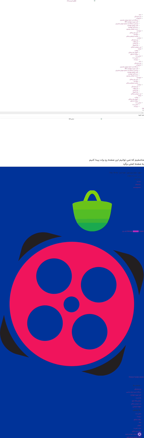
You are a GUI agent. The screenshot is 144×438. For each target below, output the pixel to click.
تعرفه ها (139, 31)
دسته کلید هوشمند (133, 27)
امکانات (139, 38)
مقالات (136, 51)
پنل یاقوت (135, 42)
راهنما (139, 49)
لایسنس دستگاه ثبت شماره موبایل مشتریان (127, 24)
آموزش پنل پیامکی (133, 52)
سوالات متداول (134, 54)
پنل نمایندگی (137, 16)
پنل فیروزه (135, 45)
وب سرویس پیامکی (136, 47)
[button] (143, 110)
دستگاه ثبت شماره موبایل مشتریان (129, 20)
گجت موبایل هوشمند (132, 25)
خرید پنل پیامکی (134, 33)
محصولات (138, 18)
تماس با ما (138, 56)
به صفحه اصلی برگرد (133, 164)
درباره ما (136, 60)
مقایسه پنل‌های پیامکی (132, 36)
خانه (140, 15)
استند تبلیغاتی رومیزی (132, 29)
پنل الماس (135, 43)
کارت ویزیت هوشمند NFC (131, 22)
